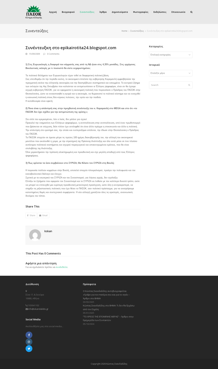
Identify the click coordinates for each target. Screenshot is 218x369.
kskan (48, 231)
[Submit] (189, 85)
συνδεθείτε (62, 267)
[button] (31, 215)
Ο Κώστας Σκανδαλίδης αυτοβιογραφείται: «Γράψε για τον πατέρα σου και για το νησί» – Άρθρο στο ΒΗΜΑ (106, 295)
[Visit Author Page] (35, 234)
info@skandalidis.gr (38, 308)
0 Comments (53, 53)
